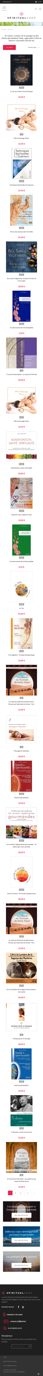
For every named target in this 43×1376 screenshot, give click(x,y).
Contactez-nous (10, 1369)
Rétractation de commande (14, 1371)
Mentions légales (10, 1361)
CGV (5, 1357)
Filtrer (9, 47)
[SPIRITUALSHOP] (22, 15)
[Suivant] (34, 1193)
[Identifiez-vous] (36, 9)
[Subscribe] (30, 1346)
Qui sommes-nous (10, 1365)
